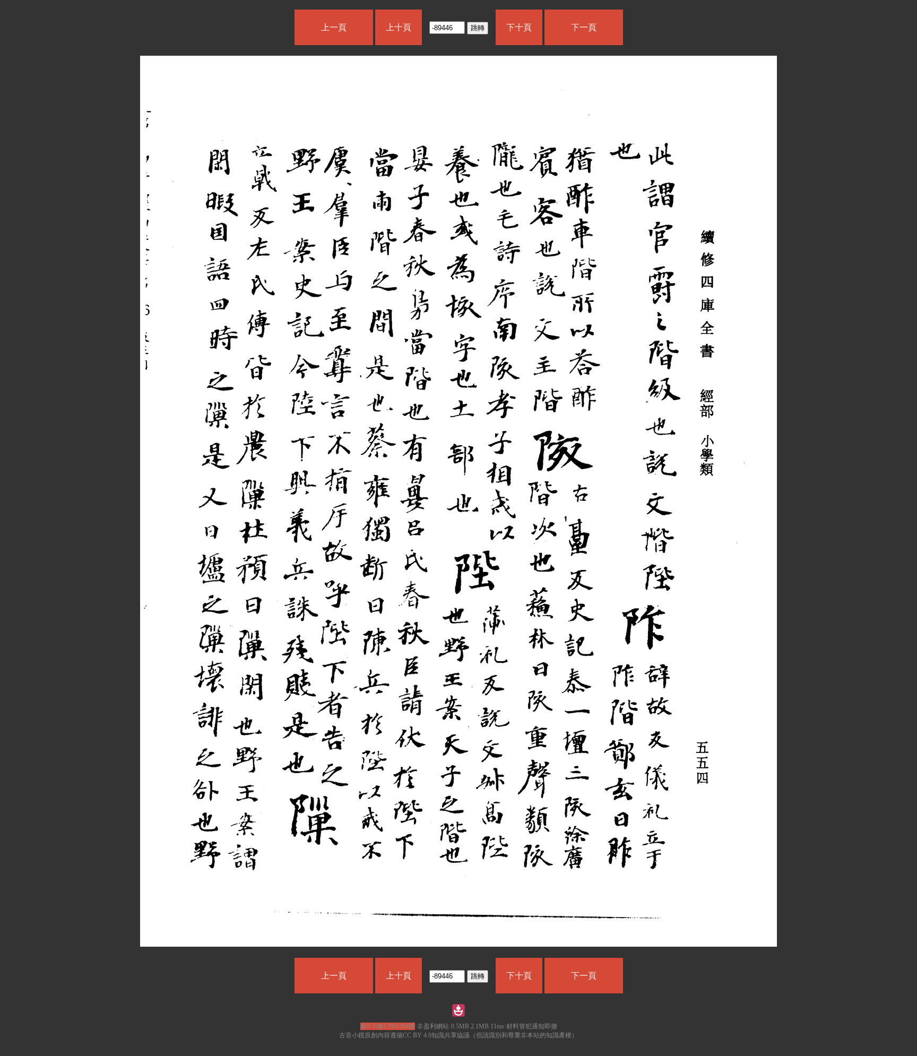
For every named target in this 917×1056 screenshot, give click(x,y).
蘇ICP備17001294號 (387, 1026)
